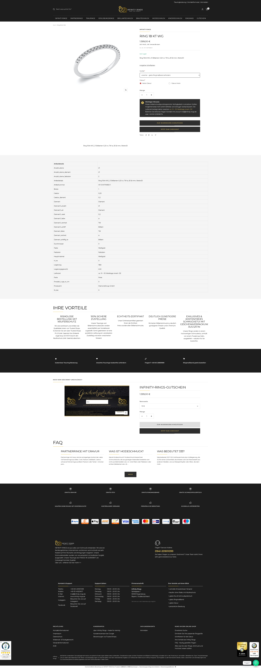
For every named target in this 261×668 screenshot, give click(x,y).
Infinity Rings (145, 29)
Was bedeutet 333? (171, 451)
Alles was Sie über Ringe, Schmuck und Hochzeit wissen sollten (189, 647)
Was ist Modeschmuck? (126, 451)
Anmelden (204, 2)
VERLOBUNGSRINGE (106, 18)
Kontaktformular (193, 2)
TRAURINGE (90, 18)
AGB (54, 646)
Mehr (130, 474)
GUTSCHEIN (201, 18)
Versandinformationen (61, 643)
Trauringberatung (180, 2)
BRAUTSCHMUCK (142, 18)
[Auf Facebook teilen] (146, 135)
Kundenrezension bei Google (103, 634)
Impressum (57, 634)
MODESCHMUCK (158, 18)
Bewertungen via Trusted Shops (104, 637)
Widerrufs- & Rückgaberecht (63, 640)
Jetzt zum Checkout (170, 129)
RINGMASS (189, 18)
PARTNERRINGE (76, 18)
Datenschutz (57, 637)
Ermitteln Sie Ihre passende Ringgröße (189, 634)
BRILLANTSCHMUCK (125, 18)
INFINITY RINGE (61, 18)
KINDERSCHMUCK (175, 18)
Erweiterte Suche (181, 630)
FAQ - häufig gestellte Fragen (185, 643)
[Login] (202, 9)
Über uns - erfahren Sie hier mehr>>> (68, 563)
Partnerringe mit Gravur (80, 451)
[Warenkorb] (207, 9)
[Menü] (258, 643)
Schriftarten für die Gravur (184, 637)
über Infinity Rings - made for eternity (106, 630)
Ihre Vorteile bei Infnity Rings (185, 640)
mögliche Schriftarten (147, 65)
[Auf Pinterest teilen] (148, 135)
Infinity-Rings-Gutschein (163, 387)
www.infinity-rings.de (77, 596)
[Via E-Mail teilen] (155, 135)
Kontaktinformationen (61, 630)
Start (54, 25)
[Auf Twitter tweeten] (152, 135)
